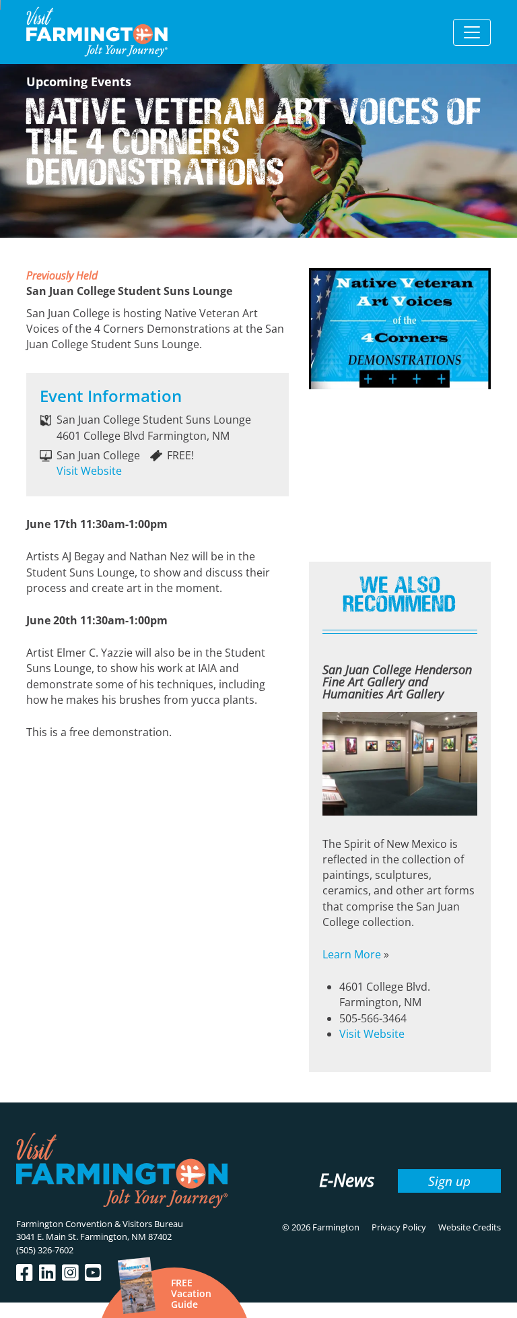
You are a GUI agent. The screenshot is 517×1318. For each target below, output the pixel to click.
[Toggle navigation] (472, 32)
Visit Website (89, 470)
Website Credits (469, 1227)
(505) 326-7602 (44, 1250)
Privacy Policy (399, 1227)
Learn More (351, 954)
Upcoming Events (78, 81)
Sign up (449, 1181)
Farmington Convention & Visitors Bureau (99, 1224)
